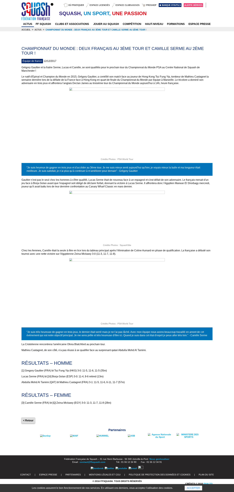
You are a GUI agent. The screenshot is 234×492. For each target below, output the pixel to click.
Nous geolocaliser (159, 459)
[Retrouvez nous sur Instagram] (140, 468)
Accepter (193, 488)
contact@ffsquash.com (92, 462)
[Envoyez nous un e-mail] (133, 468)
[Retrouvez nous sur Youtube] (121, 468)
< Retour (28, 420)
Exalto (208, 483)
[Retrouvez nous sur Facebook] (97, 468)
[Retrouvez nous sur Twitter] (109, 468)
